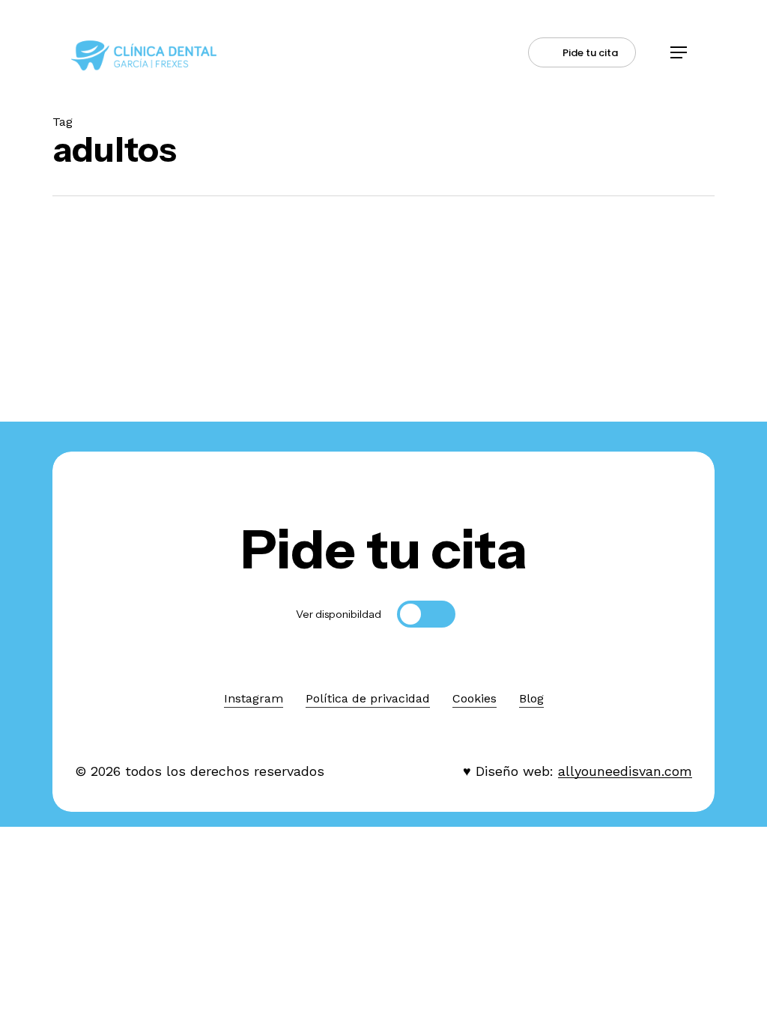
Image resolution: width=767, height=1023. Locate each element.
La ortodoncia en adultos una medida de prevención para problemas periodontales (135, 369)
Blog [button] (531, 698)
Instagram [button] (253, 698)
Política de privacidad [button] (368, 698)
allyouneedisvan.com (625, 771)
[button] (678, 52)
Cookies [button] (474, 698)
